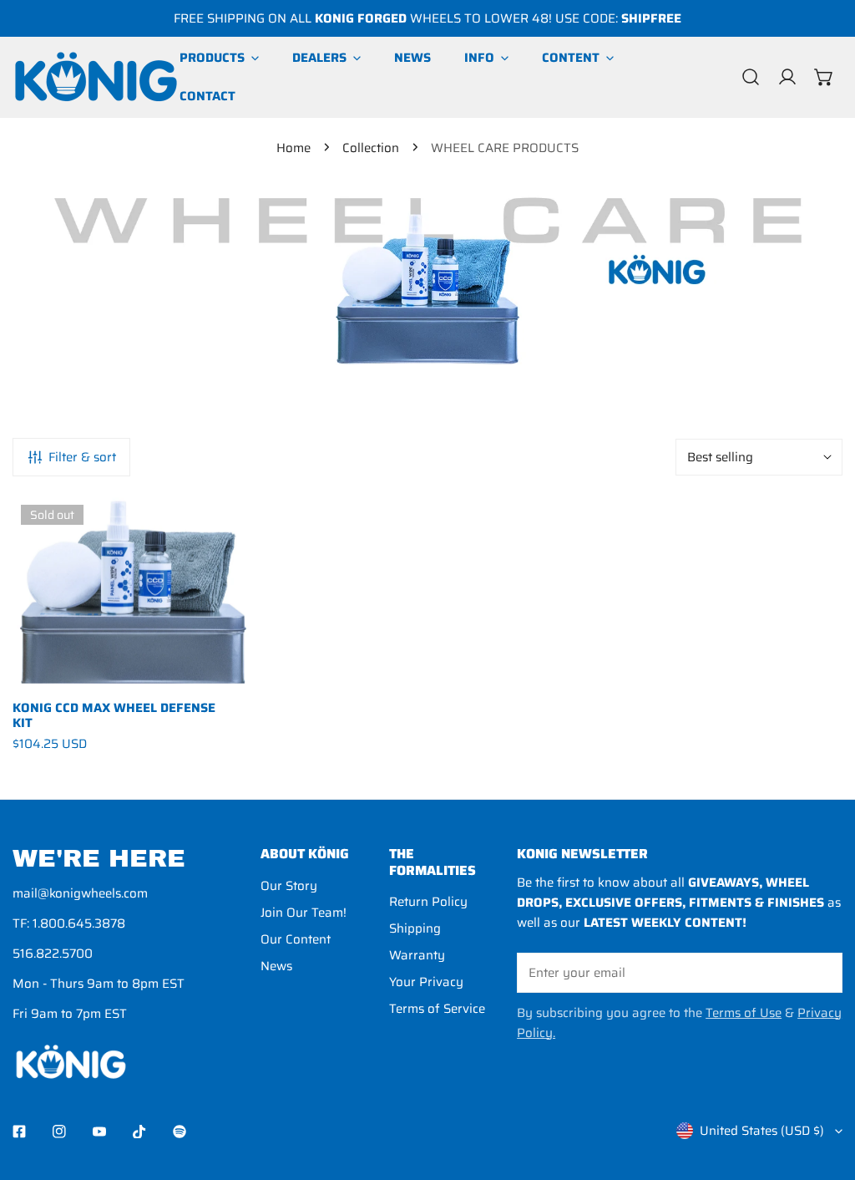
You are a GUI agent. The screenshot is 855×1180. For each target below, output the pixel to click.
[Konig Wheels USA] (96, 77)
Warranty (417, 955)
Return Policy (428, 902)
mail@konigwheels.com (80, 893)
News (276, 966)
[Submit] (821, 972)
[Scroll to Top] (825, 1091)
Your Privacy (426, 982)
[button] (824, 76)
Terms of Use (744, 1013)
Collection (370, 148)
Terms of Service (437, 1009)
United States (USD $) (762, 1131)
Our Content (296, 939)
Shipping (415, 928)
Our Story (289, 886)
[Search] (750, 76)
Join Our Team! (304, 913)
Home (293, 148)
